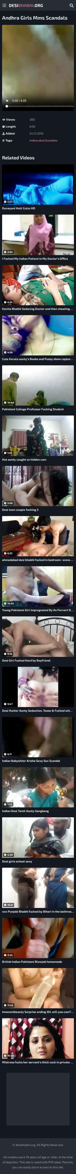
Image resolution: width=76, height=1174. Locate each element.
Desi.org (26, 5)
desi (41, 140)
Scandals (51, 140)
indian (34, 140)
